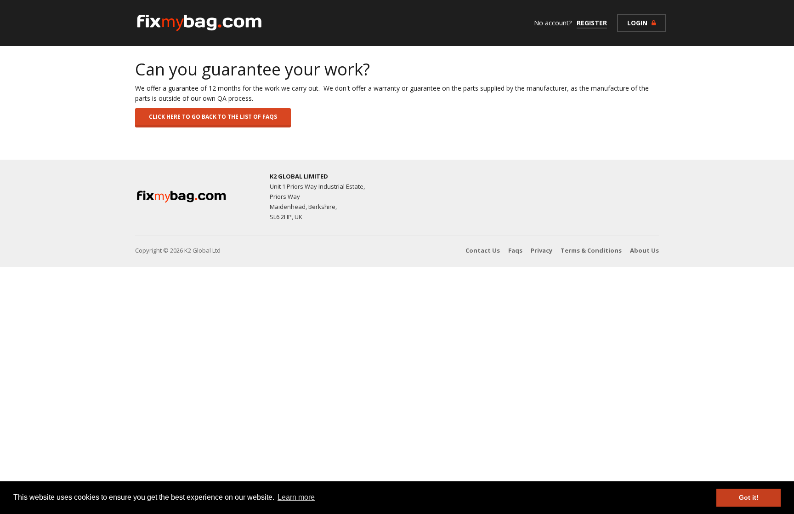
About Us (644, 250)
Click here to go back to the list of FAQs (213, 117)
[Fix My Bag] (199, 23)
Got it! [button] (749, 497)
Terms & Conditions (591, 250)
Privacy (541, 250)
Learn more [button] (296, 497)
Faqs (515, 250)
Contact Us (482, 250)
